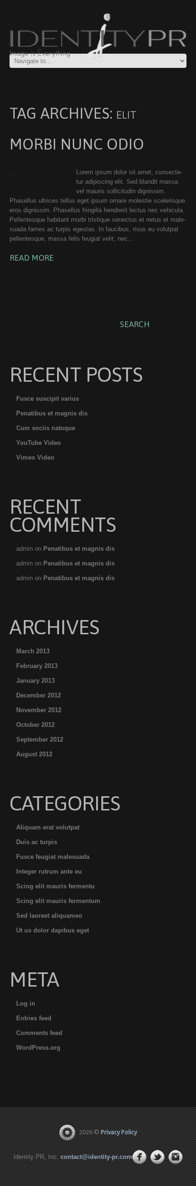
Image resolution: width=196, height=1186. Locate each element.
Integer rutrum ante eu (49, 871)
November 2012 (38, 710)
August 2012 (34, 754)
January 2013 (35, 680)
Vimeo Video (35, 457)
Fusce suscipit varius (47, 398)
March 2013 (32, 651)
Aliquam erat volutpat (47, 827)
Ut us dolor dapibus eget (52, 930)
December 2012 (38, 695)
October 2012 (35, 724)
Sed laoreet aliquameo (49, 915)
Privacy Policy (119, 1132)
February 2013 (37, 665)
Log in (25, 1003)
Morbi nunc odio (77, 144)
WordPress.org (38, 1047)
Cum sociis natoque (45, 428)
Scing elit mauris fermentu (55, 886)
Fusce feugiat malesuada (52, 856)
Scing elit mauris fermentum (58, 900)
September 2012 (39, 739)
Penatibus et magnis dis (52, 413)
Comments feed (39, 1032)
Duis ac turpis (36, 842)
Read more (32, 258)
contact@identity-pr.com (96, 1156)
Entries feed (33, 1018)
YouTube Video (38, 442)
